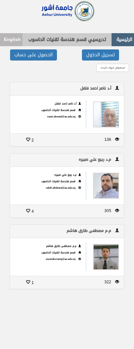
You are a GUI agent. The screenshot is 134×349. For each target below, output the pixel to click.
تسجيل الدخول (100, 54)
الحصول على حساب (33, 54)
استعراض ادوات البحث (112, 67)
